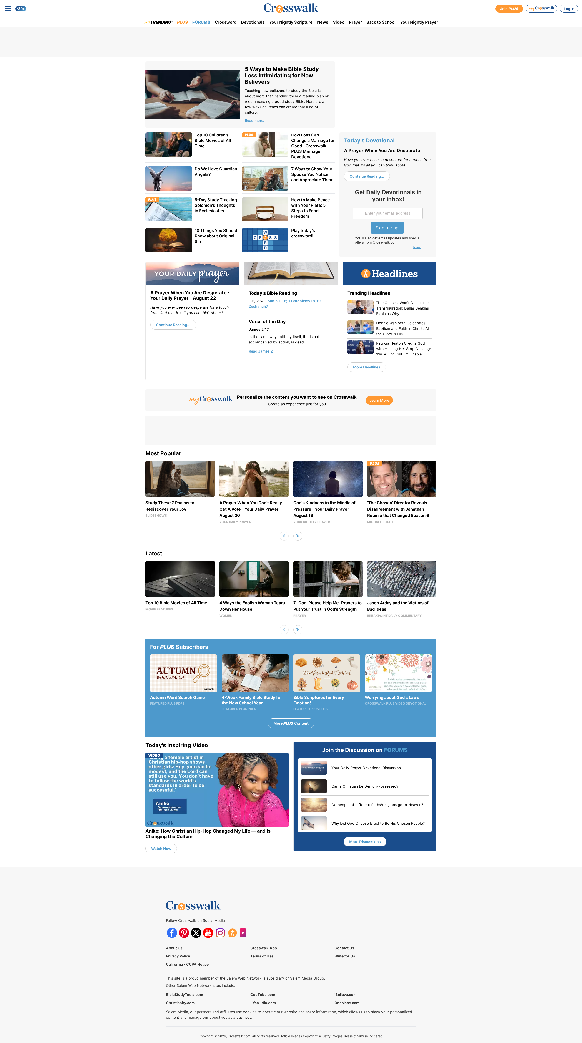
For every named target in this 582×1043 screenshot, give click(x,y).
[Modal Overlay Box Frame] (388, 220)
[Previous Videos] (284, 536)
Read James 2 (261, 351)
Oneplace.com (346, 1002)
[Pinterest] (184, 933)
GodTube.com (262, 994)
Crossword (225, 22)
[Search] (21, 8)
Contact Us (344, 948)
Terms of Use (261, 956)
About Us (174, 948)
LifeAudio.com (263, 1002)
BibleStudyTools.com (184, 994)
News (322, 22)
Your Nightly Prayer (419, 22)
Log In (569, 8)
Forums (201, 22)
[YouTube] (208, 933)
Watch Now (161, 848)
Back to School (381, 22)
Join (509, 8)
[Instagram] (220, 933)
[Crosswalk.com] (291, 8)
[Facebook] (172, 933)
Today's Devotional (369, 140)
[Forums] (232, 933)
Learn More (379, 400)
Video (338, 22)
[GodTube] (244, 933)
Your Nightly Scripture (291, 22)
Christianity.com (180, 1002)
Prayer (355, 22)
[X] (196, 933)
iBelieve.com (345, 994)
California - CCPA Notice (187, 964)
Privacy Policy (178, 956)
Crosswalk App (263, 948)
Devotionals (253, 22)
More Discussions (365, 841)
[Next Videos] (297, 536)
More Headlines (366, 367)
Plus (182, 22)
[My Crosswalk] (541, 9)
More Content (291, 723)
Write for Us (344, 956)
